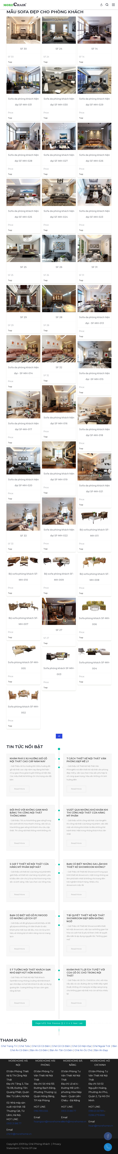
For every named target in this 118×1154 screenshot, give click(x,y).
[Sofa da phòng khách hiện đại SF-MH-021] (94, 466)
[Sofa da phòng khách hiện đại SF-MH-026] (94, 136)
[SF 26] (59, 248)
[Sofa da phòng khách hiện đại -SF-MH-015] (94, 354)
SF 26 (59, 267)
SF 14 (94, 48)
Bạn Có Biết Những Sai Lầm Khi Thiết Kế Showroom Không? (87, 865)
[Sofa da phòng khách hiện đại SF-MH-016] (59, 398)
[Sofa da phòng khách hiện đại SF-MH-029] (94, 80)
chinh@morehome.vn (19, 1134)
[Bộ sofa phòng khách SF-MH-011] (94, 517)
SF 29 (23, 317)
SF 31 (95, 267)
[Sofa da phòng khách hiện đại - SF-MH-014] (23, 348)
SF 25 (23, 267)
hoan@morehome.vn (100, 1125)
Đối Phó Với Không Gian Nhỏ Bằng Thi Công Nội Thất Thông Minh (29, 812)
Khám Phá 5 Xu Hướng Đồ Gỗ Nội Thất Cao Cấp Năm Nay (28, 760)
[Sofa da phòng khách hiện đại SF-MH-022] (59, 510)
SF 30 (23, 48)
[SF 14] (94, 30)
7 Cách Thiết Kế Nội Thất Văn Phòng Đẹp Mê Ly (86, 760)
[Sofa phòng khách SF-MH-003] (59, 655)
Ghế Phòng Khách (39, 1144)
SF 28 (59, 317)
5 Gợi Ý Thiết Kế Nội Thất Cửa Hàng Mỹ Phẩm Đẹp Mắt (29, 865)
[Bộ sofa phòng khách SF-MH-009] (59, 561)
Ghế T (4, 1046)
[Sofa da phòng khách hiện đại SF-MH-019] (59, 454)
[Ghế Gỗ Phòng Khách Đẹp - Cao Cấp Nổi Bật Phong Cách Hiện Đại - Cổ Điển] (14, 4)
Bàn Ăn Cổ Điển (39, 1050)
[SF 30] (23, 30)
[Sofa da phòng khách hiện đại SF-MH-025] (23, 192)
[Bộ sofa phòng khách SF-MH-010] (23, 561)
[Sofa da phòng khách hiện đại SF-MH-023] (94, 192)
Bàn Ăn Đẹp (101, 1050)
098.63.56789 (96, 1111)
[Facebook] (108, 1136)
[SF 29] (23, 298)
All (59, 736)
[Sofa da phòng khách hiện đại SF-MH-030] (59, 80)
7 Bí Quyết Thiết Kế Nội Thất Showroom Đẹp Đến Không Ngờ (86, 918)
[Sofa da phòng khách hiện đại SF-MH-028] (23, 136)
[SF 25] (23, 248)
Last (80, 1023)
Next (75, 1023)
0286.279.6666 (96, 1115)
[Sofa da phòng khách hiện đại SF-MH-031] (23, 80)
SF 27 (59, 630)
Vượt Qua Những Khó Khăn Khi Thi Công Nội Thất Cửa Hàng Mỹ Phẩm (87, 812)
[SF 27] (59, 611)
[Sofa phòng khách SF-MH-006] (94, 605)
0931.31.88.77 (13, 1123)
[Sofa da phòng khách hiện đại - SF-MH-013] (94, 298)
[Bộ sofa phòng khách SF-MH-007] (23, 605)
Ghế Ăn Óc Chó (83, 1050)
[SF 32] (59, 348)
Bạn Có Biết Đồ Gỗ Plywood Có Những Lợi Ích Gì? (28, 917)
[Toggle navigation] (113, 4)
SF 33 (23, 535)
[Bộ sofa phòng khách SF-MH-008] (94, 561)
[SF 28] (59, 298)
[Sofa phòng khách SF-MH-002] (23, 694)
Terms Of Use (29, 1148)
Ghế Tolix (24, 1046)
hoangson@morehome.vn (49, 1121)
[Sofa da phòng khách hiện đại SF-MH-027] (59, 136)
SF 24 (59, 48)
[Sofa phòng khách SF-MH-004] (94, 649)
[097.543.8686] (108, 1147)
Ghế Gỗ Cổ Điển (41, 1046)
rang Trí (12, 1046)
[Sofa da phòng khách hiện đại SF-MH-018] (94, 410)
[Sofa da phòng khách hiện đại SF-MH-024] (59, 192)
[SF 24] (59, 30)
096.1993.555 (41, 1111)
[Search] (107, 5)
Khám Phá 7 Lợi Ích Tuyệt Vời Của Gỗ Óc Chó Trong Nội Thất (86, 972)
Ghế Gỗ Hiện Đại (81, 1046)
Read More (19, 789)
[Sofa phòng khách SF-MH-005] (23, 649)
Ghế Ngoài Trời (101, 1046)
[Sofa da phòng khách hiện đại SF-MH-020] (23, 460)
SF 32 (59, 367)
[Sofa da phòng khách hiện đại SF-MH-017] (23, 404)
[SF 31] (94, 248)
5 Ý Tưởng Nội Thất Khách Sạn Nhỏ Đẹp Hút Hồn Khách (30, 971)
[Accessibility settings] (101, 4)
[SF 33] (23, 517)
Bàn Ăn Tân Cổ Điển (61, 1050)
